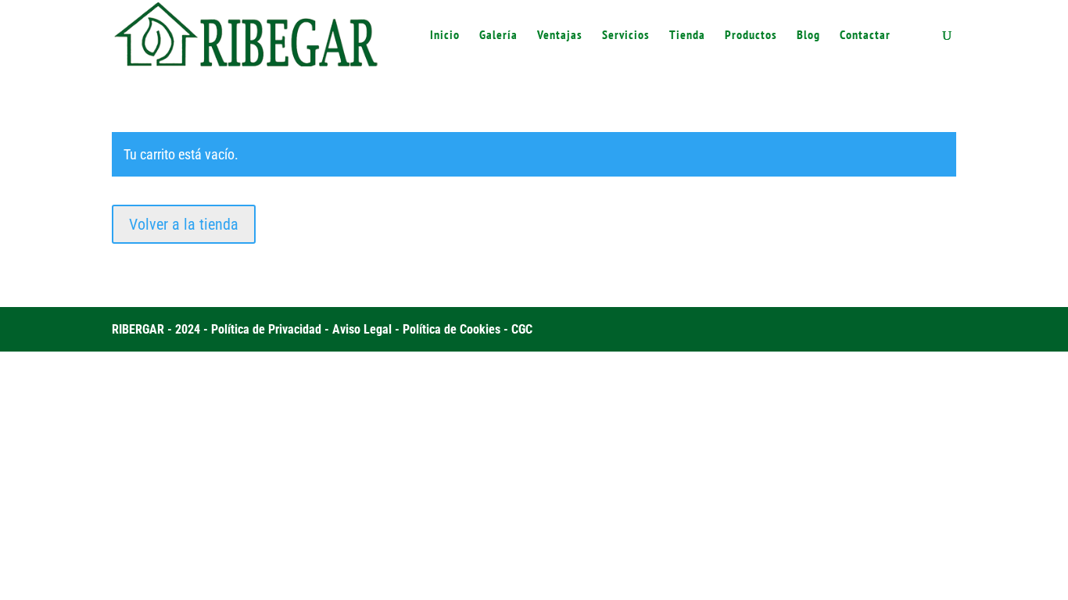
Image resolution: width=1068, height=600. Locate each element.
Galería (498, 35)
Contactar (865, 35)
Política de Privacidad (266, 329)
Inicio (445, 35)
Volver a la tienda (183, 224)
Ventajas (559, 35)
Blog (808, 35)
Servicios (626, 35)
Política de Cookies (451, 329)
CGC (521, 329)
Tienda (687, 35)
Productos (751, 35)
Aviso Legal (362, 329)
